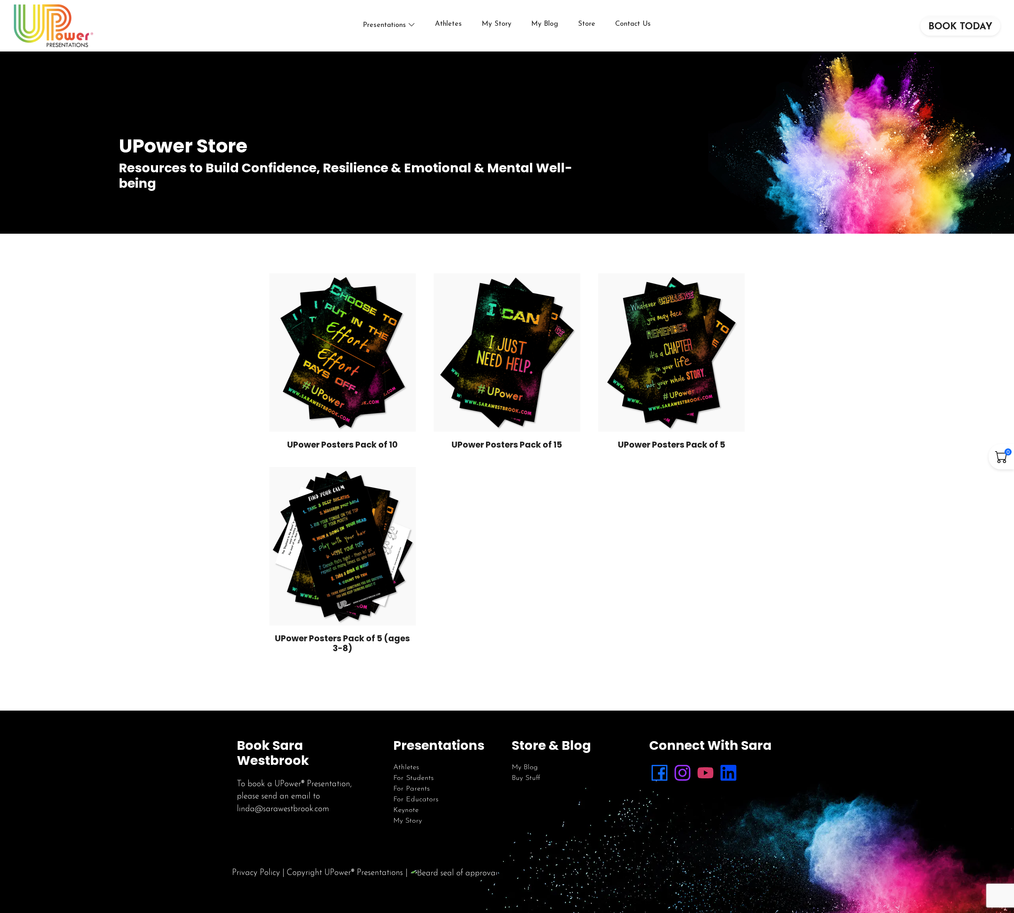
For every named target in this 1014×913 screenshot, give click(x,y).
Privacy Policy (256, 873)
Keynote (406, 810)
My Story (496, 24)
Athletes (448, 24)
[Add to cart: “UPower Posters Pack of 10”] (356, 418)
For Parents (411, 789)
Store (586, 24)
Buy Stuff (526, 778)
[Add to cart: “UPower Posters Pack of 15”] (520, 418)
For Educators (415, 799)
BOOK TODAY (960, 27)
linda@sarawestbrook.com (283, 809)
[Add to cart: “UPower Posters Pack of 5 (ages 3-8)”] (356, 611)
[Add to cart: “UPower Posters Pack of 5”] (684, 418)
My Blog (544, 24)
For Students (413, 778)
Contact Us (633, 24)
